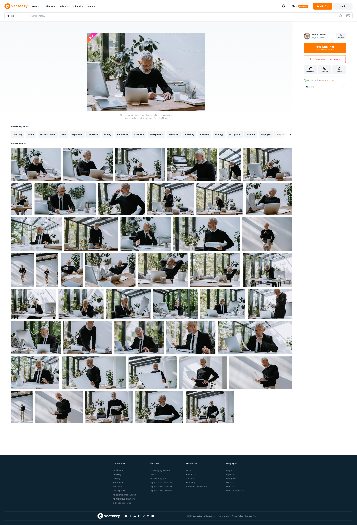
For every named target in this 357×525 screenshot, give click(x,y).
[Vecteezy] (15, 6)
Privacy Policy (237, 516)
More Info (310, 87)
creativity (139, 134)
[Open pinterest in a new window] (139, 516)
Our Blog (190, 482)
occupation (234, 134)
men (63, 134)
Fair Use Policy (251, 516)
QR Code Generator (122, 503)
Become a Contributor (196, 486)
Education (117, 486)
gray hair (281, 134)
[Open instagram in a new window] (130, 516)
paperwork (77, 134)
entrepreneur (156, 134)
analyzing (189, 134)
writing (107, 134)
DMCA (153, 474)
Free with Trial (325, 48)
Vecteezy (117, 474)
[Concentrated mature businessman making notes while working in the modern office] (65, 199)
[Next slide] (287, 134)
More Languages (234, 490)
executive (173, 134)
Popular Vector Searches (161, 482)
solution (251, 134)
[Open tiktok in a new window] (144, 516)
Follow (341, 37)
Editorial (77, 6)
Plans (294, 6)
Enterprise (118, 482)
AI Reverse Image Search (124, 494)
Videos (63, 6)
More (90, 6)
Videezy (116, 478)
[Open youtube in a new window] (152, 516)
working (17, 134)
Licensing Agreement (160, 470)
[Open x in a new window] (148, 516)
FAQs (188, 470)
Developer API (119, 490)
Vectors (35, 6)
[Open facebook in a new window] (126, 516)
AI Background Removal (124, 498)
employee (265, 134)
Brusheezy (118, 470)
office (31, 134)
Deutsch (230, 482)
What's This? (330, 80)
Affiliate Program (158, 478)
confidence (122, 134)
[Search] (340, 15)
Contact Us (191, 474)
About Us (190, 478)
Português (231, 478)
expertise (93, 134)
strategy (219, 134)
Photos (49, 6)
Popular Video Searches (161, 490)
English (229, 470)
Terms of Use (223, 516)
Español (230, 474)
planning (204, 134)
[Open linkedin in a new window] (135, 516)
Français (230, 486)
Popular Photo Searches (161, 486)
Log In (343, 6)
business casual (47, 134)
